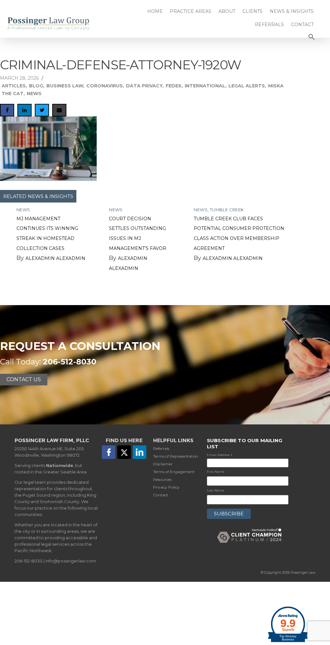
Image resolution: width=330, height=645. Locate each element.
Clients (252, 11)
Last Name (215, 490)
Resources (162, 479)
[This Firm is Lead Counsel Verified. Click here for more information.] (288, 595)
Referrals (269, 24)
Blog (36, 86)
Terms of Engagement (174, 471)
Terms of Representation (175, 456)
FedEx (173, 86)
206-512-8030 (69, 361)
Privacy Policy (166, 487)
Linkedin (139, 452)
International (205, 86)
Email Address (220, 455)
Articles (14, 86)
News (34, 93)
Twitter (124, 452)
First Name (216, 472)
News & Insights (292, 11)
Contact (302, 24)
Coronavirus (104, 86)
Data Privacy (144, 86)
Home (155, 11)
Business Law (64, 86)
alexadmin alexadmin (55, 258)
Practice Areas (190, 11)
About (226, 11)
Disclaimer (163, 463)
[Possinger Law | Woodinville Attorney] (54, 23)
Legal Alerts (246, 86)
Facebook (108, 452)
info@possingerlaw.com (70, 560)
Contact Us (23, 379)
